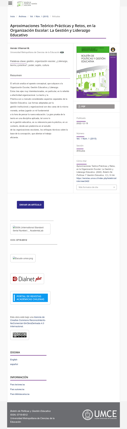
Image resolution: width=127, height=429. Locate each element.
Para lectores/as (17, 384)
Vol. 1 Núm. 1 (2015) (39, 16)
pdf (83, 106)
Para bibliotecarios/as (20, 394)
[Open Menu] (10, 3)
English (13, 359)
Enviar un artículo (30, 204)
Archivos (22, 16)
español (14, 364)
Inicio (12, 16)
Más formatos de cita (88, 187)
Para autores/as (17, 389)
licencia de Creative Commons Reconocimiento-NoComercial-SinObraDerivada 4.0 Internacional (28, 321)
